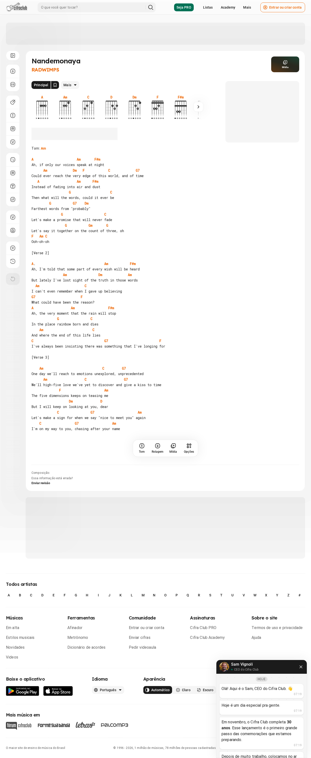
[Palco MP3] (114, 725)
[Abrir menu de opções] (13, 55)
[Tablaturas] (13, 160)
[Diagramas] (13, 173)
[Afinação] (13, 142)
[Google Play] (22, 691)
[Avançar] (198, 107)
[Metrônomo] (13, 230)
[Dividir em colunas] (13, 84)
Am (43, 148)
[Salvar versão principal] (55, 85)
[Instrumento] (13, 102)
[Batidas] (13, 199)
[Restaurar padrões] (13, 279)
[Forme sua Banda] (53, 724)
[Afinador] (13, 217)
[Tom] (13, 115)
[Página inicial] (17, 7)
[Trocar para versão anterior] (13, 261)
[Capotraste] (13, 129)
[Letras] (85, 725)
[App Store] (58, 691)
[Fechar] (301, 667)
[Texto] (13, 186)
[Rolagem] (13, 71)
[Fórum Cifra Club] (18, 726)
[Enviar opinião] (13, 248)
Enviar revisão (40, 483)
